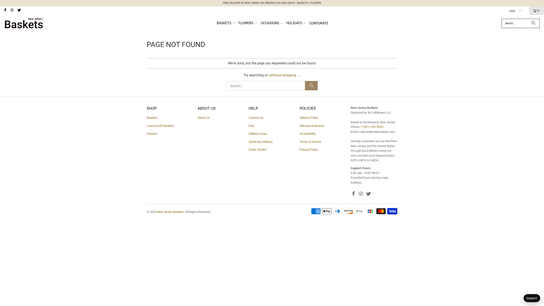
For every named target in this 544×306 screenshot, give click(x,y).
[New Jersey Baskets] (24, 23)
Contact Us (256, 117)
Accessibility (308, 133)
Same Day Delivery (261, 141)
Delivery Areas (258, 133)
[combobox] (521, 23)
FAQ (251, 126)
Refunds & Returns (312, 126)
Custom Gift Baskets (160, 126)
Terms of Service (310, 141)
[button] (226, 23)
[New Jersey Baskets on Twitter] (19, 10)
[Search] (533, 23)
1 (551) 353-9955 (371, 127)
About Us (204, 117)
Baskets (152, 117)
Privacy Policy (309, 149)
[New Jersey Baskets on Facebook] (5, 10)
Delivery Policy (309, 117)
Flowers (152, 133)
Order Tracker (257, 149)
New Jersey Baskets (170, 212)
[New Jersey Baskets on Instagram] (12, 10)
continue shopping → (284, 75)
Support (532, 298)
